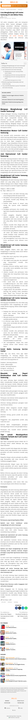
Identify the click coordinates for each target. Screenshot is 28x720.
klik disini (17, 287)
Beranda (7, 700)
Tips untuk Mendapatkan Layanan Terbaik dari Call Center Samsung (13, 86)
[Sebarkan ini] (16, 608)
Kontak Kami (7, 702)
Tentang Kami (20, 702)
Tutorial (7, 626)
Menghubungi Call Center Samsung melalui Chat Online (15, 77)
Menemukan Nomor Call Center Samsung (12, 67)
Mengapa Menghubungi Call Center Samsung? (13, 65)
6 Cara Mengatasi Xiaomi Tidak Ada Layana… (16, 681)
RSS (14, 710)
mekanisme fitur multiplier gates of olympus (15, 690)
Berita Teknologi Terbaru (12, 716)
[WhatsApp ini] (26, 608)
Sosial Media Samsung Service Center (13, 80)
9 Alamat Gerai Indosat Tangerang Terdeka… (14, 670)
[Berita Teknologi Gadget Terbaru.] (14, 2)
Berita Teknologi (9, 663)
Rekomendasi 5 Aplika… (11, 633)
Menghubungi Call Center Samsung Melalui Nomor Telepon (14, 72)
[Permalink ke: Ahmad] (2, 17)
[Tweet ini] (19, 608)
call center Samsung (16, 36)
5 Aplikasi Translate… (11, 649)
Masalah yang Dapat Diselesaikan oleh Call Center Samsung (12, 83)
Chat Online (21, 313)
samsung (16, 602)
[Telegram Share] (22, 608)
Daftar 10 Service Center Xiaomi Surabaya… (16, 659)
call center (3, 602)
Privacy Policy (20, 700)
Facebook (8, 708)
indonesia (10, 602)
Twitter (21, 708)
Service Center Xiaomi (10, 657)
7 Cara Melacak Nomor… (11, 627)
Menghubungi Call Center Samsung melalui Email (15, 75)
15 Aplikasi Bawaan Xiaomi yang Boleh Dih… (16, 675)
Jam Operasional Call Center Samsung (11, 69)
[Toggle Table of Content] (24, 63)
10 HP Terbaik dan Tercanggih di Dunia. (15, 664)
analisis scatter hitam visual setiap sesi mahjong (10, 688)
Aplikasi (7, 631)
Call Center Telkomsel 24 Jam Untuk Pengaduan (13, 99)
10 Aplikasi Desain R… (11, 644)
